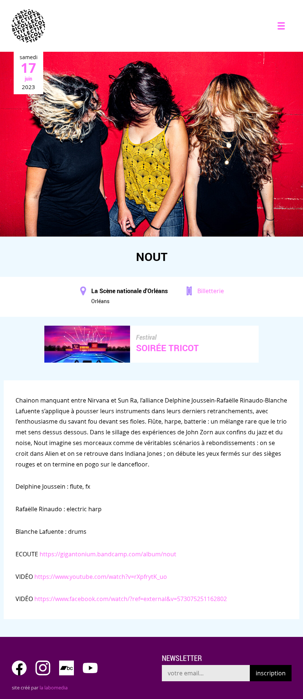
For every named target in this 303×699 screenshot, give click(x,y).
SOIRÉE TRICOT (167, 348)
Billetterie (210, 291)
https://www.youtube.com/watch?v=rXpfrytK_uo (100, 577)
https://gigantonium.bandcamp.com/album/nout (108, 554)
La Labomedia (54, 687)
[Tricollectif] (28, 26)
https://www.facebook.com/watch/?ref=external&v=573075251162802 (130, 599)
